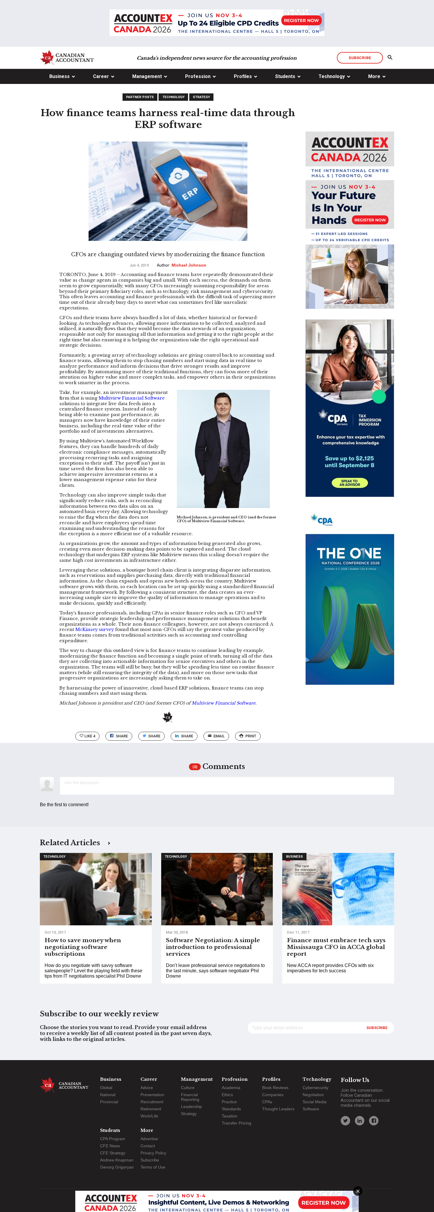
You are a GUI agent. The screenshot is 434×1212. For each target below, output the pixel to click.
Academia (231, 1087)
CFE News (110, 1145)
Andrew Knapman (116, 1160)
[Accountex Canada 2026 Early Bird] (217, 23)
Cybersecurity (315, 1087)
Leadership (191, 1106)
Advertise (149, 1138)
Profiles (243, 76)
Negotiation (313, 1094)
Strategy (201, 97)
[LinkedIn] (359, 1120)
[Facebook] (373, 1120)
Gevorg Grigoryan (117, 1167)
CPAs (267, 1101)
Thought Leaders (278, 1108)
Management (147, 76)
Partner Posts (140, 97)
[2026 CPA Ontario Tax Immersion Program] (350, 413)
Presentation (152, 1094)
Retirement (151, 1108)
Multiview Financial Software (132, 398)
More (374, 76)
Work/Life (149, 1116)
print (250, 736)
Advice (147, 1087)
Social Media (315, 1101)
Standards (231, 1108)
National (107, 1094)
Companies (272, 1094)
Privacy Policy (153, 1153)
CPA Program (112, 1138)
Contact (148, 1145)
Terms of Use (153, 1167)
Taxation (229, 1116)
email (219, 736)
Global (106, 1087)
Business (59, 76)
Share (122, 736)
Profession (198, 76)
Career (101, 76)
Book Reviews (275, 1087)
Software (311, 1108)
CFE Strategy (112, 1153)
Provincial (109, 1101)
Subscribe (360, 57)
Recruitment (152, 1101)
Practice (229, 1101)
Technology (332, 76)
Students (285, 76)
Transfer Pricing (236, 1123)
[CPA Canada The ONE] (350, 601)
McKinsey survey (94, 629)
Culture (188, 1087)
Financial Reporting (190, 1097)
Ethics (227, 1094)
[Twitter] (345, 1120)
